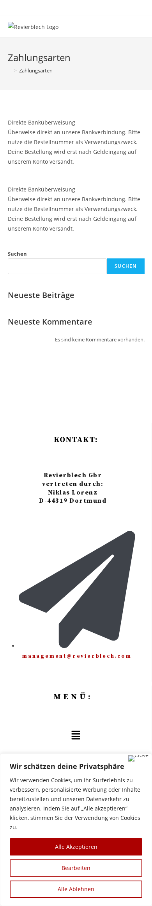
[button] (75, 735)
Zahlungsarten (36, 70)
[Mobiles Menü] (142, 26)
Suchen (17, 253)
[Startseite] (10, 70)
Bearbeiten (76, 868)
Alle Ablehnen (76, 889)
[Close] (138, 758)
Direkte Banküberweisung (41, 122)
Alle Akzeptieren (76, 846)
